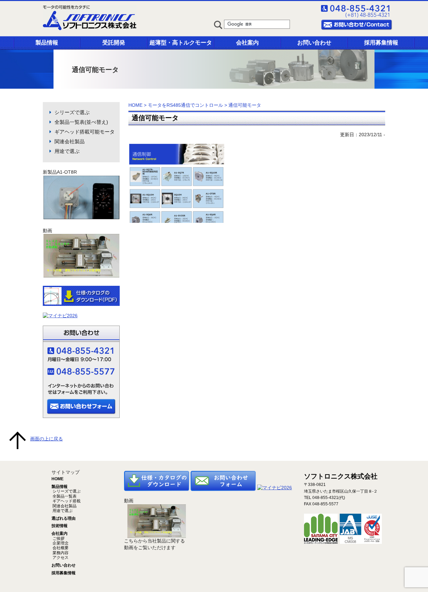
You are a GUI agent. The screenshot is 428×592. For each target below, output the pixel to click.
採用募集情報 (381, 42)
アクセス (60, 557)
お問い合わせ (314, 42)
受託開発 (113, 42)
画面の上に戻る (46, 438)
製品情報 (46, 42)
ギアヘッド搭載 (66, 501)
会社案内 (247, 42)
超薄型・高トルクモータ (180, 42)
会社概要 (60, 547)
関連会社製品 (70, 141)
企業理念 (60, 543)
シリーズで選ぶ (72, 112)
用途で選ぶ (67, 151)
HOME (135, 105)
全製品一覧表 (64, 496)
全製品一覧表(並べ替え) (81, 122)
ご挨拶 (58, 538)
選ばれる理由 (63, 518)
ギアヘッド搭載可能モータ (85, 132)
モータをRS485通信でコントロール (185, 105)
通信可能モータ (155, 117)
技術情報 (59, 525)
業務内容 (60, 553)
